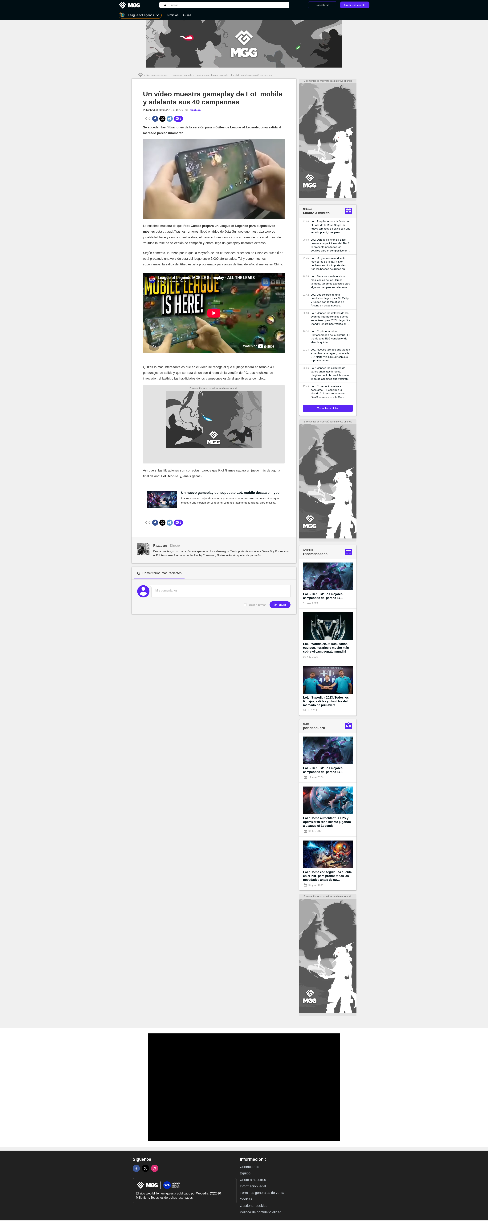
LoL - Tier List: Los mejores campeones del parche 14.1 (323, 596)
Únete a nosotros (253, 1180)
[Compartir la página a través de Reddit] (170, 119)
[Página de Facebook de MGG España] (136, 1168)
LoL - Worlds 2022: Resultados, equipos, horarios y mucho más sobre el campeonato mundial (326, 647)
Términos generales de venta (262, 1193)
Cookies (246, 1199)
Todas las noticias (328, 408)
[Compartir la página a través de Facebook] (155, 119)
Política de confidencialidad (260, 1212)
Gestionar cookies (253, 1206)
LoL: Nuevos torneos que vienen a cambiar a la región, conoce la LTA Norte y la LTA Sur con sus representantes (330, 355)
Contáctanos (249, 1167)
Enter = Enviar (257, 604)
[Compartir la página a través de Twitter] (162, 119)
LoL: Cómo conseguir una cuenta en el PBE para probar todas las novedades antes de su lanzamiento (327, 876)
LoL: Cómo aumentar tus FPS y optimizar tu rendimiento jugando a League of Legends (327, 821)
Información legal (253, 1186)
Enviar (282, 604)
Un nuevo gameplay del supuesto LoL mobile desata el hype (230, 493)
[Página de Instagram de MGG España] (154, 1168)
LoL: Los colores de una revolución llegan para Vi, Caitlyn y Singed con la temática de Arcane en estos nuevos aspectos (330, 300)
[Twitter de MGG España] (145, 1168)
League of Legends (182, 75)
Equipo (245, 1173)
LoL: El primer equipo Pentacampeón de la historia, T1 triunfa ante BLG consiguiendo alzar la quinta (330, 337)
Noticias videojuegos (157, 75)
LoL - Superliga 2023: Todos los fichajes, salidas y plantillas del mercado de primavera (326, 701)
